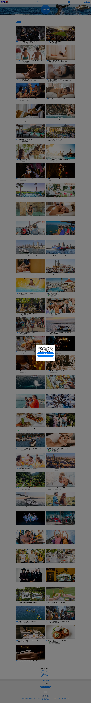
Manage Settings (45, 358)
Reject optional (45, 355)
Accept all (45, 353)
